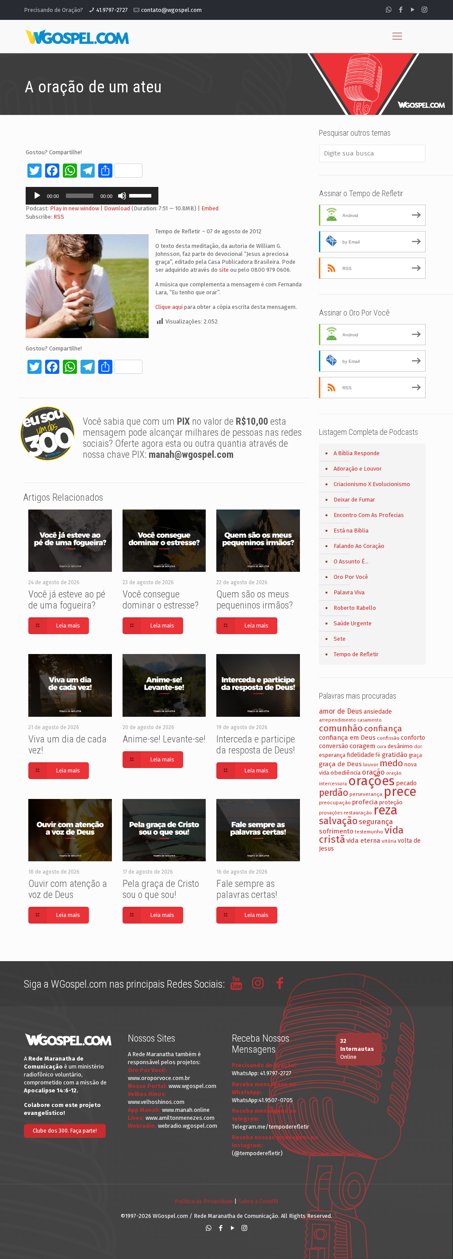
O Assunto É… (351, 561)
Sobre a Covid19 (258, 1201)
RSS (59, 216)
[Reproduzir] (37, 195)
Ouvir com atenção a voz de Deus (67, 889)
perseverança (365, 794)
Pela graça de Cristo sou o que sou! (161, 889)
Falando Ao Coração (359, 546)
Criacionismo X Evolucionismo (372, 484)
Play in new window (74, 208)
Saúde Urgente (353, 623)
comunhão (341, 728)
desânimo (400, 746)
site (224, 269)
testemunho (369, 832)
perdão (333, 793)
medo (391, 763)
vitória (389, 841)
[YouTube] (412, 10)
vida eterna (363, 840)
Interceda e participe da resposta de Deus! (255, 745)
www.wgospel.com (192, 1086)
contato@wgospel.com (171, 10)
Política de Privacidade (204, 1201)
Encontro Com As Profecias (369, 515)
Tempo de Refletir (356, 654)
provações (330, 813)
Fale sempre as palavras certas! (246, 889)
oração (373, 772)
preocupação (335, 802)
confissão (388, 738)
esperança (332, 755)
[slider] (141, 195)
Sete (340, 638)
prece (400, 791)
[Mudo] (122, 195)
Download (117, 208)
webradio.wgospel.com (187, 1125)
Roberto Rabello (355, 608)
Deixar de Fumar (354, 499)
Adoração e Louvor (358, 468)
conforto (413, 738)
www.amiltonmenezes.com (180, 1117)
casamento (369, 720)
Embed (210, 208)
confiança (383, 728)
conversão (333, 746)
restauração (358, 813)
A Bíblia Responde (357, 453)
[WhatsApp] (388, 10)
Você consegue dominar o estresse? (161, 600)
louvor (370, 764)
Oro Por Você (351, 577)
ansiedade (378, 711)
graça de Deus (340, 764)
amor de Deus (340, 711)
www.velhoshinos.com (156, 1102)
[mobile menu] (397, 36)
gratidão (394, 755)
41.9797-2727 (112, 10)
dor (418, 746)
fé (378, 755)
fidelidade (360, 755)
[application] (92, 196)
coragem (362, 746)
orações (371, 781)
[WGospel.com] (77, 36)
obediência (345, 772)
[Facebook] (400, 10)
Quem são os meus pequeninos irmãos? (254, 600)
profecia (365, 802)
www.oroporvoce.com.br (159, 1078)
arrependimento (337, 720)
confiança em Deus (347, 738)
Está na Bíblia (351, 530)
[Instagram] (424, 10)
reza (385, 810)
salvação (338, 821)
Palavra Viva (349, 592)
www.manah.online (186, 1110)
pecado (406, 783)
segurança (376, 822)
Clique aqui (169, 307)
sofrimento (336, 831)
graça (415, 755)
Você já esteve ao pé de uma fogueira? (66, 600)
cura (381, 746)
